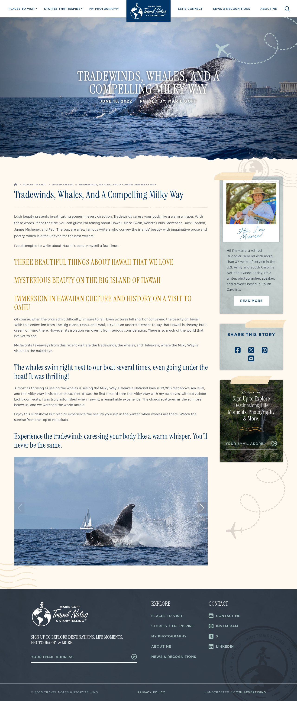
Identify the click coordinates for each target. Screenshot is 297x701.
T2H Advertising (251, 692)
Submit (272, 443)
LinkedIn (225, 646)
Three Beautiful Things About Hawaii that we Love (94, 262)
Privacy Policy (151, 692)
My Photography (104, 9)
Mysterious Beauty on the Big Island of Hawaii (87, 280)
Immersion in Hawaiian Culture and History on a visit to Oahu (103, 303)
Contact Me (228, 616)
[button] (202, 508)
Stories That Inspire (62, 9)
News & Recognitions (231, 9)
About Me (268, 9)
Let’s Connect (190, 9)
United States (62, 184)
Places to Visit (22, 9)
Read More (251, 300)
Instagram (227, 626)
